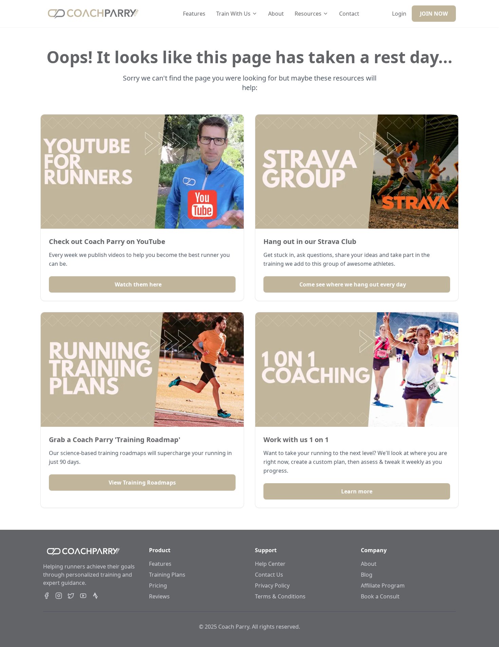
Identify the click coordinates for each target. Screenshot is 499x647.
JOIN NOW (434, 13)
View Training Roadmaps (142, 482)
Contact (349, 13)
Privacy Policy (272, 585)
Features (194, 13)
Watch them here (138, 284)
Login (399, 13)
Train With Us (233, 13)
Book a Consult (380, 596)
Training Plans (167, 574)
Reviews (159, 596)
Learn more (356, 491)
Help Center (270, 563)
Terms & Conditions (280, 596)
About (276, 13)
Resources (308, 13)
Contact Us (269, 574)
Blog (366, 574)
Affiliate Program (383, 585)
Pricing (158, 585)
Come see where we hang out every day (352, 284)
